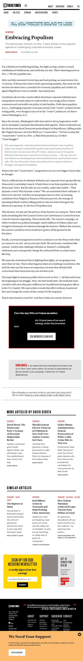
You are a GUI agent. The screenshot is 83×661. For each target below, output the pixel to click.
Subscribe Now (65, 581)
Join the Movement (17, 652)
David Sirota (11, 52)
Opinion (27, 12)
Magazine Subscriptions (56, 621)
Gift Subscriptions (56, 625)
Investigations (41, 12)
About (50, 6)
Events (55, 12)
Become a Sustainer (43, 623)
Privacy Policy (30, 625)
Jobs (64, 621)
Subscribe (60, 6)
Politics (16, 12)
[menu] (26, 6)
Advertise (43, 629)
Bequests (43, 626)
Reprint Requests (66, 626)
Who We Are (32, 620)
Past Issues (32, 622)
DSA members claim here (41, 336)
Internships (67, 623)
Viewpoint (9, 32)
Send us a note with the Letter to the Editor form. (48, 395)
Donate (70, 6)
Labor (6, 12)
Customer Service (55, 629)
